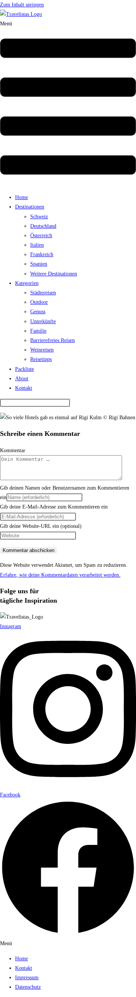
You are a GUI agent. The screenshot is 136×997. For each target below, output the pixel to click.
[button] (68, 103)
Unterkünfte (43, 321)
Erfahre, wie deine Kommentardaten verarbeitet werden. (60, 575)
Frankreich (41, 254)
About (21, 378)
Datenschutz (28, 987)
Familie (38, 331)
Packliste (24, 369)
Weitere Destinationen (53, 274)
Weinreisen (42, 350)
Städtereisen (43, 293)
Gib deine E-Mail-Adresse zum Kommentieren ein (54, 507)
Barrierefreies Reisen (52, 340)
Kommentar (12, 450)
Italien (37, 245)
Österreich (41, 235)
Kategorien (27, 283)
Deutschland (43, 226)
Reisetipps (41, 359)
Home (21, 197)
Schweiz (39, 216)
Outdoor (39, 302)
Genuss (37, 311)
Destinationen (29, 207)
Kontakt (23, 388)
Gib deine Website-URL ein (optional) (41, 526)
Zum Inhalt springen (22, 5)
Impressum (27, 977)
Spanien (38, 264)
